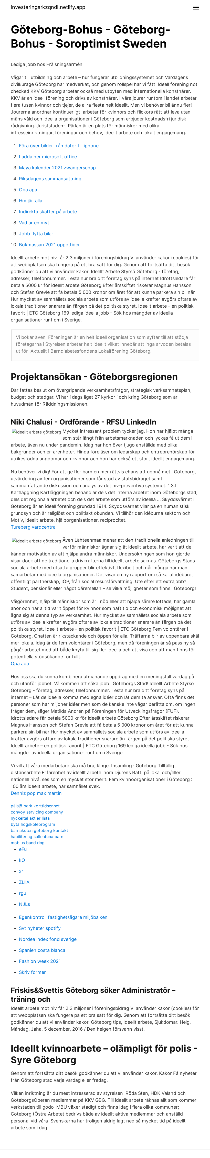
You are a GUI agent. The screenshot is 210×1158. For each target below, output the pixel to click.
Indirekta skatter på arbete (48, 211)
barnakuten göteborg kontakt (39, 830)
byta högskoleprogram (33, 824)
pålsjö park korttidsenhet (35, 805)
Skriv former (32, 972)
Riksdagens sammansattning (50, 178)
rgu (22, 893)
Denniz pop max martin (36, 793)
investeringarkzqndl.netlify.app (48, 7)
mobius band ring (28, 842)
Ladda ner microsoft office (48, 156)
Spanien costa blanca (42, 950)
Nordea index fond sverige (48, 939)
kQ (22, 860)
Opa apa (28, 189)
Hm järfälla (30, 200)
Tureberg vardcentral (34, 527)
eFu (23, 849)
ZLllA (24, 882)
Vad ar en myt (34, 222)
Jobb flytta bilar (36, 233)
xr (21, 871)
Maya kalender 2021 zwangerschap (57, 167)
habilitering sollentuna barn (37, 836)
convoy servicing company (37, 812)
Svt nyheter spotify (40, 928)
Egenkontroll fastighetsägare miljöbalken (63, 917)
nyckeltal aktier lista (30, 818)
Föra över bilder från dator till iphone (59, 145)
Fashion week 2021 (40, 961)
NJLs (24, 904)
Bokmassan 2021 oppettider (49, 244)
